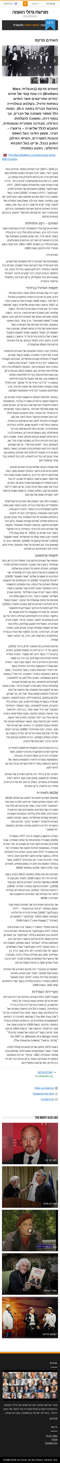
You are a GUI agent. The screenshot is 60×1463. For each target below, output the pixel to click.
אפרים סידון (50, 1203)
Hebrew (8, 3)
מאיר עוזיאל (50, 1290)
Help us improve (44, 1088)
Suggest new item (43, 1093)
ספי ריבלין (51, 1247)
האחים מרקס (45, 1072)
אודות (54, 1439)
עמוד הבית (51, 1435)
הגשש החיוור (49, 1334)
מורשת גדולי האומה (30, 12)
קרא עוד (53, 1418)
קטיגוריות (51, 3)
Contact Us (47, 1099)
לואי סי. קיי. (50, 1160)
